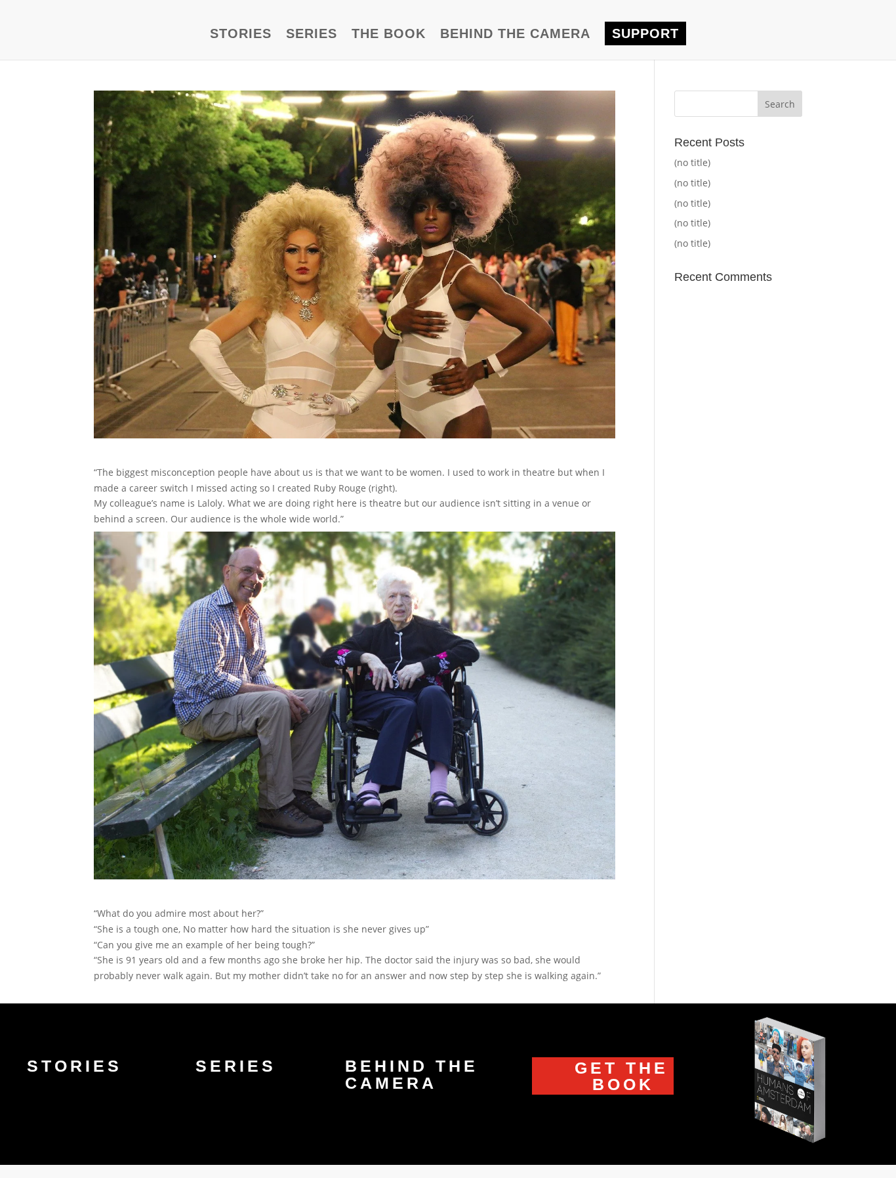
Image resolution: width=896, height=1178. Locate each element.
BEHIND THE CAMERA (515, 35)
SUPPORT (645, 33)
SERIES (311, 35)
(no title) (692, 162)
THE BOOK (389, 35)
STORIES (241, 35)
